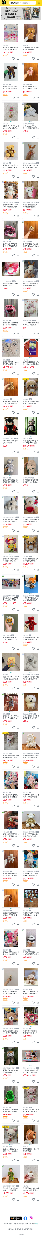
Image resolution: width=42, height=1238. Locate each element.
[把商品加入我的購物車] (17, 58)
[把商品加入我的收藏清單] (13, 58)
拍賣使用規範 (28, 1229)
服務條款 (11, 1229)
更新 (36, 1224)
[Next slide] (18, 33)
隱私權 (19, 1229)
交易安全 (22, 1234)
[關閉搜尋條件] (21, 3)
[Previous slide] (3, 33)
